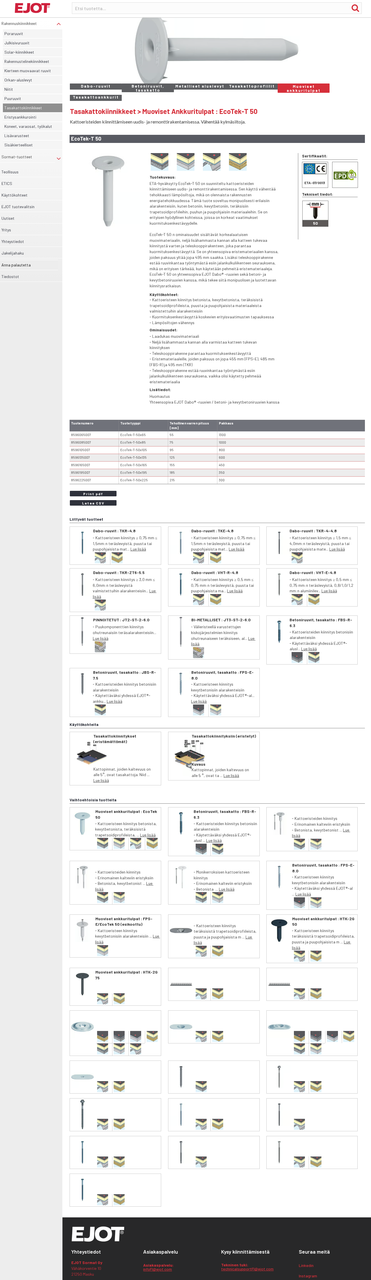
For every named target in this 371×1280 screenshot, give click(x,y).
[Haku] (355, 8)
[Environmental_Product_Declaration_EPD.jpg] (345, 175)
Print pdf (93, 494)
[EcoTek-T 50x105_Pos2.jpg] (108, 192)
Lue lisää (138, 549)
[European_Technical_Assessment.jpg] (315, 175)
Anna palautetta (16, 264)
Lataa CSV (93, 503)
